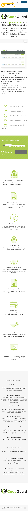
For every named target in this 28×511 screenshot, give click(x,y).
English (12, 2)
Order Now (21, 152)
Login (17, 2)
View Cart (24, 2)
